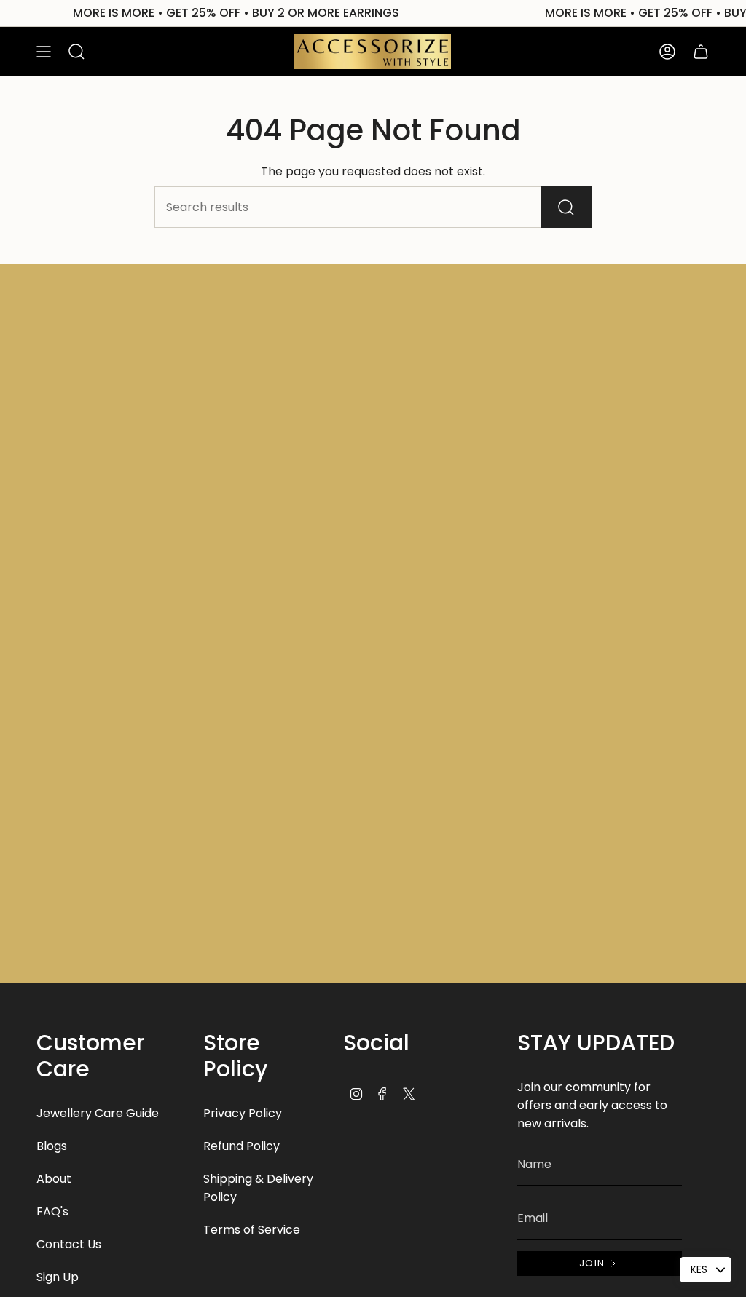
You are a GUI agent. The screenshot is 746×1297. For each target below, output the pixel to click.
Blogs (51, 1146)
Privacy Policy (242, 1113)
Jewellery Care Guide (97, 1113)
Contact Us (68, 1244)
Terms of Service (251, 1229)
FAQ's (52, 1211)
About (53, 1178)
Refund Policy (241, 1146)
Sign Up (57, 1277)
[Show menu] (43, 51)
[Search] (566, 207)
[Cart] (701, 51)
